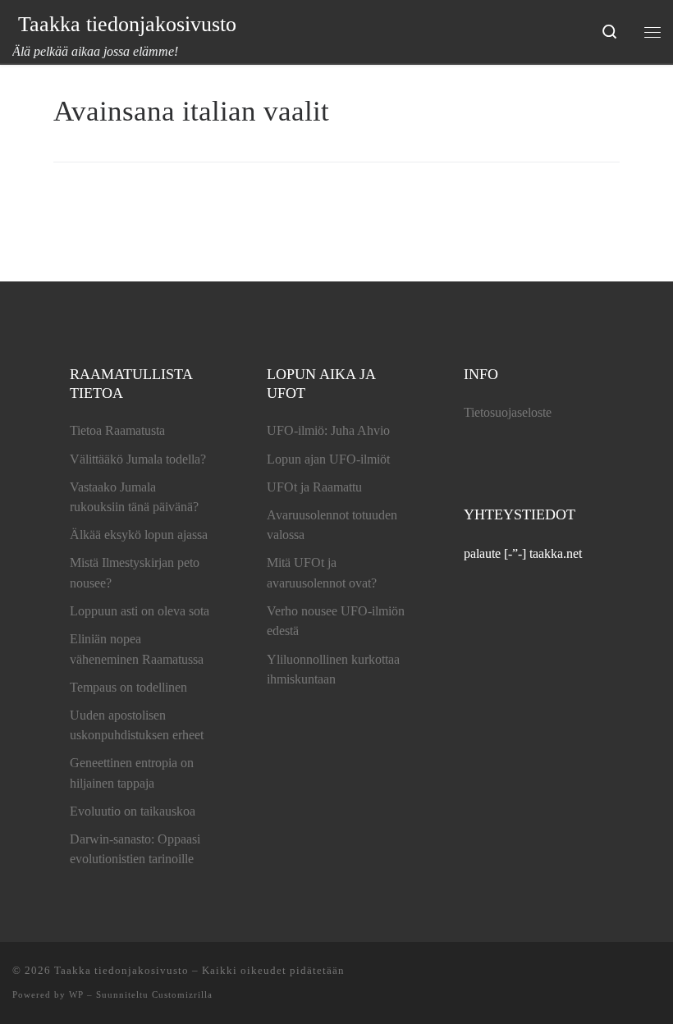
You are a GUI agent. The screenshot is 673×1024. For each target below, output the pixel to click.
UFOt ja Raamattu (314, 487)
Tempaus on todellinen (128, 687)
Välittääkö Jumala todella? (138, 459)
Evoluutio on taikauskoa (132, 811)
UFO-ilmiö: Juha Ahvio (328, 430)
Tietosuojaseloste (508, 412)
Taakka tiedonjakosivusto (121, 970)
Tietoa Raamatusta (117, 430)
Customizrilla (182, 994)
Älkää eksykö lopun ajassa (139, 535)
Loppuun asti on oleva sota (139, 611)
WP (76, 994)
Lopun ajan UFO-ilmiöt (328, 459)
